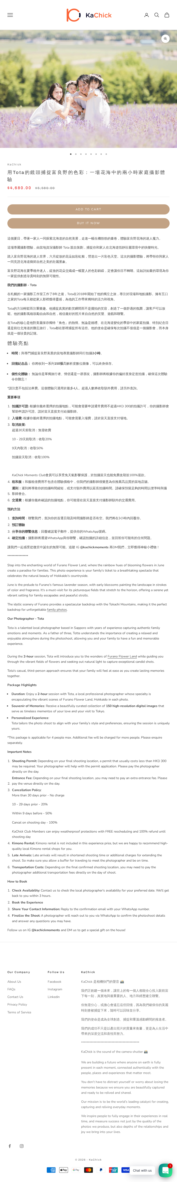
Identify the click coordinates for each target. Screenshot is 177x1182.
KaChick (14, 164)
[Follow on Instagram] (21, 1146)
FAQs (11, 989)
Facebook (54, 982)
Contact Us (15, 997)
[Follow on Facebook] (9, 1146)
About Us (14, 982)
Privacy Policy (17, 1004)
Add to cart (89, 209)
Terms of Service (19, 1012)
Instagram (55, 989)
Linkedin (54, 997)
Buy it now (88, 223)
